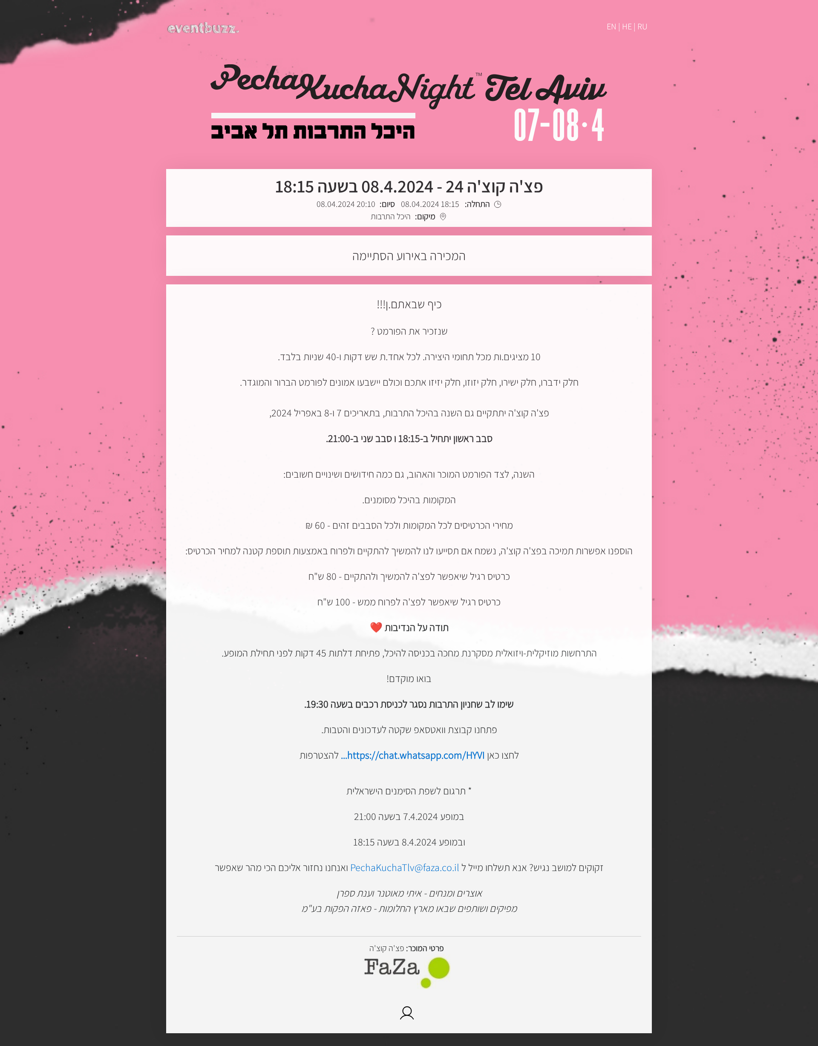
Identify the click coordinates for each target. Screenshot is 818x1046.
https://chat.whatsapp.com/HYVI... (413, 755)
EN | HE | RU (627, 26)
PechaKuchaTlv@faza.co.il (404, 867)
